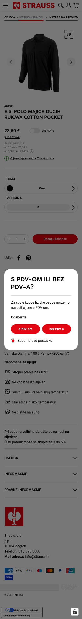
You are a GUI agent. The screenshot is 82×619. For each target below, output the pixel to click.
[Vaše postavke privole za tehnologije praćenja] (75, 612)
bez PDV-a (56, 329)
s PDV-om (25, 329)
